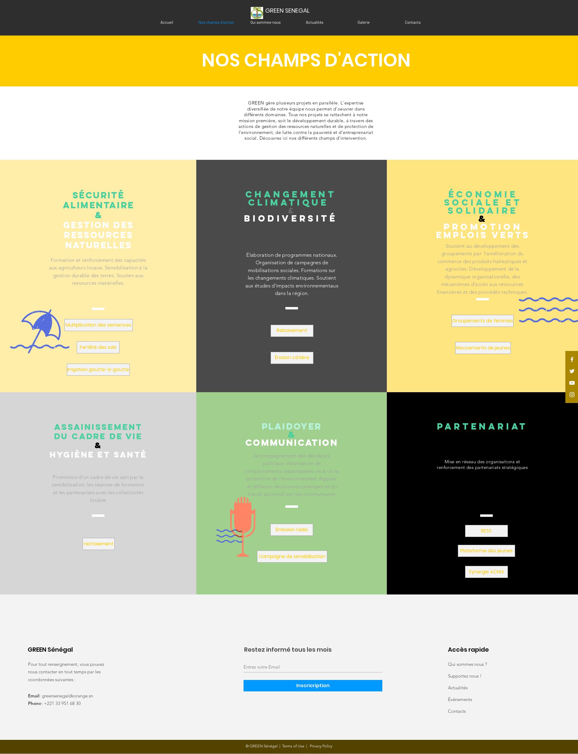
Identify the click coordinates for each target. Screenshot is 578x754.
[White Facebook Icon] (572, 359)
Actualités (458, 687)
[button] (98, 325)
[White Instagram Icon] (572, 394)
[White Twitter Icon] (572, 371)
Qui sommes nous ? (467, 664)
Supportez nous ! (465, 676)
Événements (460, 699)
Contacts (457, 711)
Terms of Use (293, 746)
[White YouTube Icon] (572, 383)
